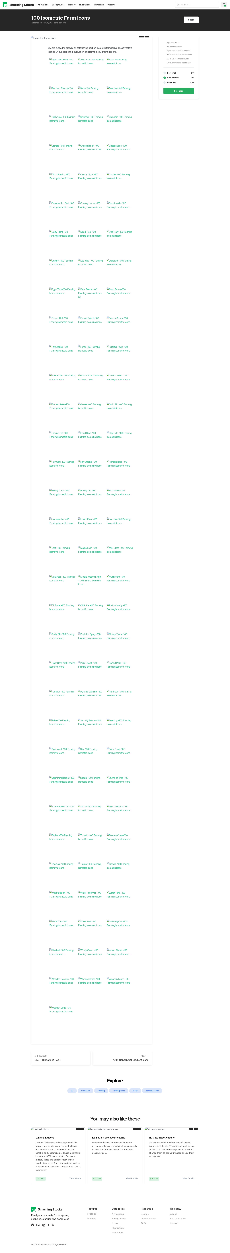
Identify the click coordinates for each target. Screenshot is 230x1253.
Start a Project (178, 1218)
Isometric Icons (152, 1091)
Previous (78, 1128)
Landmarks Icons (45, 1137)
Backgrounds (58, 5)
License (145, 1214)
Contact (174, 1223)
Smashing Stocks (21, 5)
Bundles (91, 1218)
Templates (99, 5)
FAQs (143, 1223)
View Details (75, 1178)
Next (82, 1128)
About (173, 1214)
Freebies (91, 1213)
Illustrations (84, 5)
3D (72, 1091)
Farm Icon (85, 1091)
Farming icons (119, 1091)
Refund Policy (148, 1218)
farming (101, 1091)
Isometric (62, 23)
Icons (70, 5)
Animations (43, 5)
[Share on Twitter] (187, 20)
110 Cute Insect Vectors (161, 1137)
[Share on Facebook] (182, 20)
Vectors (111, 5)
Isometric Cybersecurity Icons (108, 1137)
